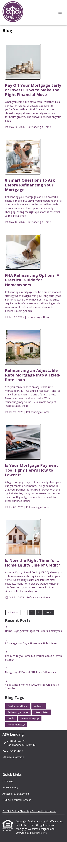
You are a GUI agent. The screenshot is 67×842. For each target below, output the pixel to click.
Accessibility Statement (16, 793)
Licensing (8, 781)
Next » (48, 612)
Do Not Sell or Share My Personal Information (29, 811)
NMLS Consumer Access (17, 800)
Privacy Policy (10, 787)
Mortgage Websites (27, 829)
